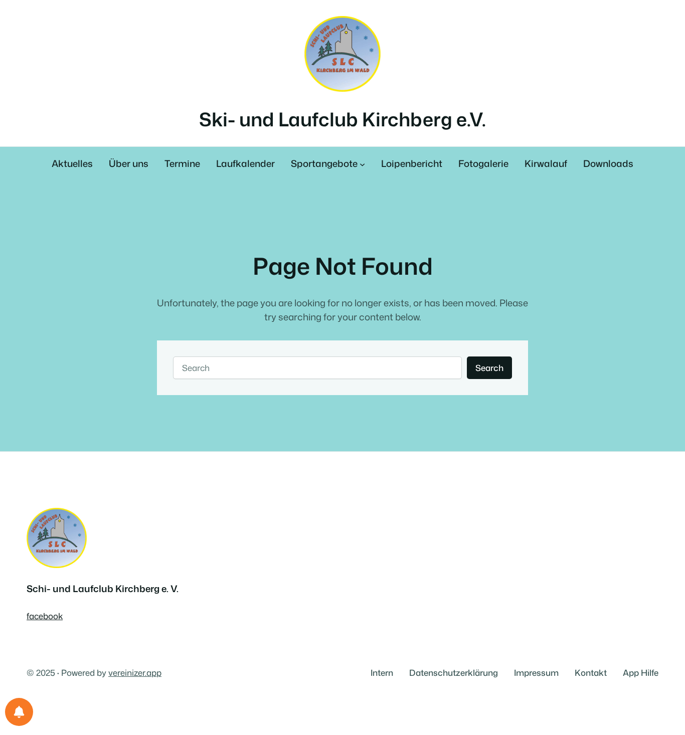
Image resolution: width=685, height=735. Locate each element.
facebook (45, 616)
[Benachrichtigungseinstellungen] (19, 712)
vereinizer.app (134, 672)
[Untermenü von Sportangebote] (362, 164)
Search (489, 368)
